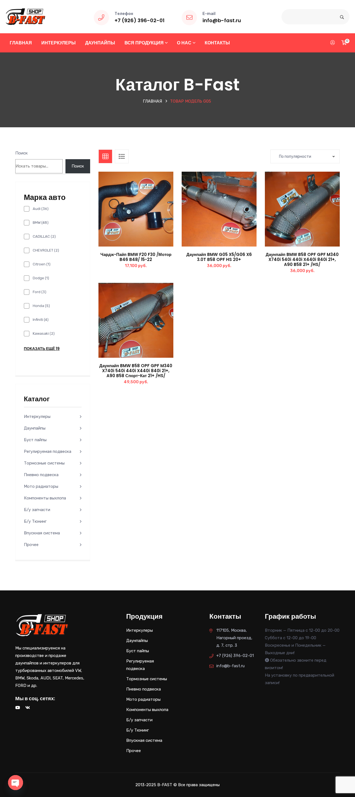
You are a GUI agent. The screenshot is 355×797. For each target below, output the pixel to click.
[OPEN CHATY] (15, 782)
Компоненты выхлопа (45, 498)
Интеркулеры (58, 43)
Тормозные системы (44, 463)
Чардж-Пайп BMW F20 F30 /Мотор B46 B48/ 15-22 (135, 257)
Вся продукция (144, 43)
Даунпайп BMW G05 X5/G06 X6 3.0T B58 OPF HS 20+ (219, 257)
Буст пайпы (35, 439)
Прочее (31, 544)
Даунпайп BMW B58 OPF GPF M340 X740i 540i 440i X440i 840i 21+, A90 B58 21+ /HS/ (302, 259)
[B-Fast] (25, 16)
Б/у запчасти (37, 509)
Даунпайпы (100, 43)
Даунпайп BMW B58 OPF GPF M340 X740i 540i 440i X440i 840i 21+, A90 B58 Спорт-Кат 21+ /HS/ (135, 371)
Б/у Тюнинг (35, 521)
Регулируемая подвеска (47, 451)
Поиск (21, 153)
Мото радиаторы (41, 486)
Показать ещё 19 (42, 348)
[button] (148, 214)
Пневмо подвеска (41, 474)
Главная (21, 43)
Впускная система (42, 533)
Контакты (217, 43)
